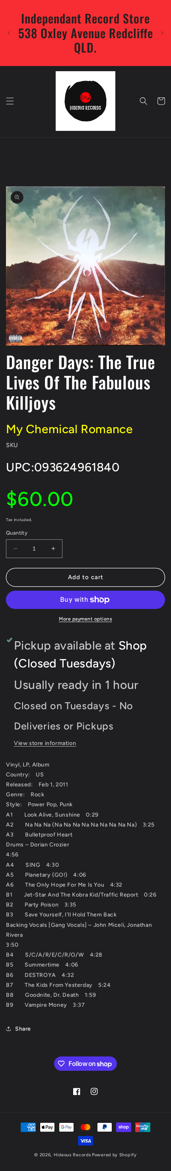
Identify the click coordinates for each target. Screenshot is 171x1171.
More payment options (85, 619)
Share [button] (23, 1028)
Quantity (16, 533)
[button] (10, 101)
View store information (45, 743)
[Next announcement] (162, 33)
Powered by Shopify (114, 1154)
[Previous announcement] (8, 33)
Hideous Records (72, 1154)
